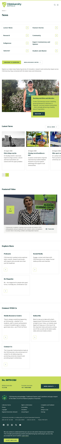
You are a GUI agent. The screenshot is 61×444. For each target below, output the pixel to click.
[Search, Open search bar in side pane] (54, 4)
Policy (42, 407)
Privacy (4, 407)
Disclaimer (24, 409)
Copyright (4, 409)
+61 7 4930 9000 (26, 387)
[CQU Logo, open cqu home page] (11, 5)
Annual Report (25, 412)
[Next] (7, 175)
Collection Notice (6, 405)
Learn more (25, 436)
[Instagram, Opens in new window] (8, 425)
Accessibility (24, 407)
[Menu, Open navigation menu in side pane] (57, 4)
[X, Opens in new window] (16, 425)
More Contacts (49, 386)
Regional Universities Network (9, 412)
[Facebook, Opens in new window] (3, 425)
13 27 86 (4, 387)
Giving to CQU (44, 409)
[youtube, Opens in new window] (20, 425)
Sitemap (43, 412)
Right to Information (26, 405)
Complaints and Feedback (47, 405)
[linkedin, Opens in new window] (12, 425)
